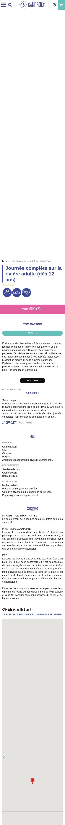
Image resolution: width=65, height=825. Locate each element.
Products (5, 261)
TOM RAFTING (32, 324)
